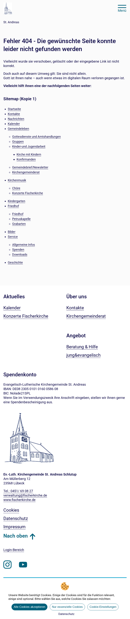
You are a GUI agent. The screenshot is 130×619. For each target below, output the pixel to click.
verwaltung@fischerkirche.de (25, 495)
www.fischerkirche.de (19, 500)
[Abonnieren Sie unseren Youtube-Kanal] (23, 564)
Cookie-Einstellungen (103, 606)
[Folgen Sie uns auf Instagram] (7, 564)
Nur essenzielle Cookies (67, 606)
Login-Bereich (13, 550)
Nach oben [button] (15, 536)
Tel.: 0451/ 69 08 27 (18, 491)
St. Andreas (11, 22)
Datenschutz (66, 614)
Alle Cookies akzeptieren (29, 606)
